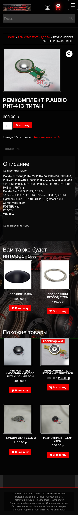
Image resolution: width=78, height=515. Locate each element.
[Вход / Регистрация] (47, 7)
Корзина (28, 509)
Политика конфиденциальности (27, 503)
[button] (69, 53)
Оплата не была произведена (50, 506)
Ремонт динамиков (24, 499)
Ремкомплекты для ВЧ (34, 37)
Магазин (17, 493)
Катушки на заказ (56, 509)
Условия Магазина (25, 496)
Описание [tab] (12, 149)
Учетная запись (32, 493)
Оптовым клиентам (22, 506)
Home (11, 37)
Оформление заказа (57, 503)
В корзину (22, 125)
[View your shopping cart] (62, 7)
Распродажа (42, 499)
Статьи (40, 496)
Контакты (40, 509)
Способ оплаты (54, 496)
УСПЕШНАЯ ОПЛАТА (54, 493)
